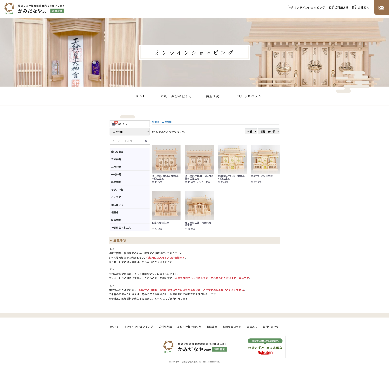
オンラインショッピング (309, 7)
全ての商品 (117, 151)
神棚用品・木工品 (121, 227)
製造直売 (213, 96)
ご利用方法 (341, 7)
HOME (139, 96)
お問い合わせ (271, 326)
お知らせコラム (249, 96)
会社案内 (363, 7)
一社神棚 (116, 174)
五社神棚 (116, 159)
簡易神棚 (116, 182)
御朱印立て (117, 205)
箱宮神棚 (116, 220)
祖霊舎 (115, 212)
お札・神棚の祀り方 (176, 96)
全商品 (155, 121)
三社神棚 (116, 167)
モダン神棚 (117, 189)
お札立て (116, 197)
